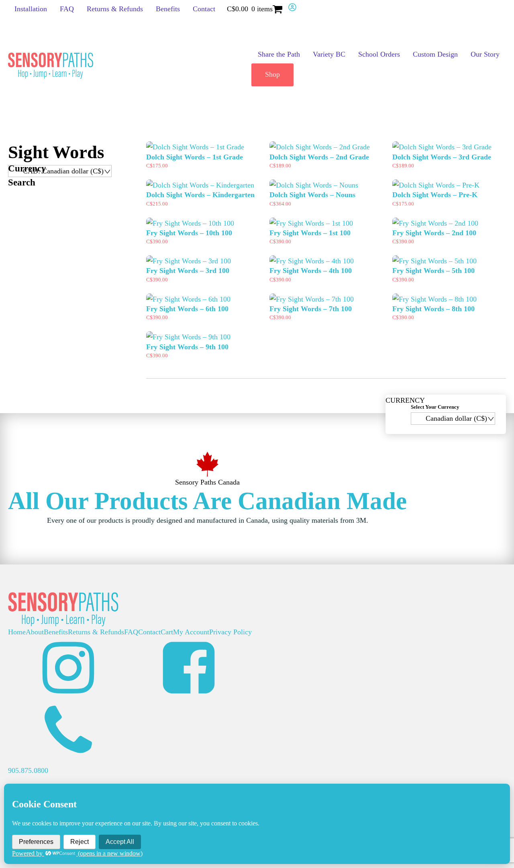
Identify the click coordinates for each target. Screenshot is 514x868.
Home (17, 632)
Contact (204, 9)
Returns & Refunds (115, 9)
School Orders (379, 54)
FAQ (67, 9)
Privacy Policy (230, 632)
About (35, 632)
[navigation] (60, 171)
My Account (191, 632)
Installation (30, 9)
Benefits (168, 9)
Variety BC (329, 54)
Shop (272, 74)
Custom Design (435, 54)
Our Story (485, 54)
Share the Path (279, 54)
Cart (167, 632)
